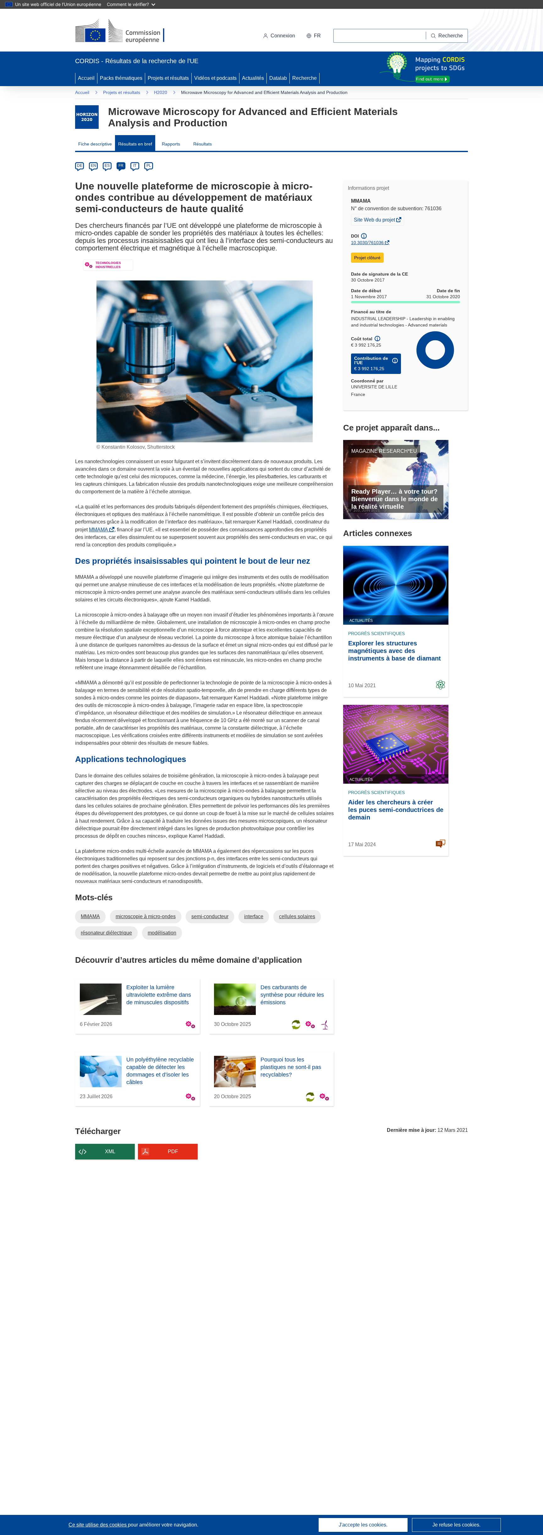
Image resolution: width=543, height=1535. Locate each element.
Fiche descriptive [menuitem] (95, 143)
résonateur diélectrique (106, 932)
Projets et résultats (168, 78)
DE (79, 165)
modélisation (162, 932)
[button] (313, 36)
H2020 (160, 92)
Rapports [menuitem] (171, 143)
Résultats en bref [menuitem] (135, 143)
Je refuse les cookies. (456, 1524)
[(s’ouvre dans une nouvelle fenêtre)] (126, 31)
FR (120, 165)
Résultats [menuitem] (202, 143)
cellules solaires (297, 916)
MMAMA (100, 529)
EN (93, 165)
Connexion (283, 35)
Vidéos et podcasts (215, 78)
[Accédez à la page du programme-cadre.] (87, 117)
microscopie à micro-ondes (146, 916)
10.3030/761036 (367, 242)
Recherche (304, 78)
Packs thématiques (121, 78)
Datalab (278, 78)
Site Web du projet (375, 221)
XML (110, 1151)
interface (253, 916)
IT (134, 165)
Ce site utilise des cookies (98, 1524)
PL (148, 165)
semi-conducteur (209, 916)
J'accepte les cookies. (363, 1524)
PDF (173, 1151)
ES (107, 165)
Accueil (86, 78)
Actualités (253, 78)
